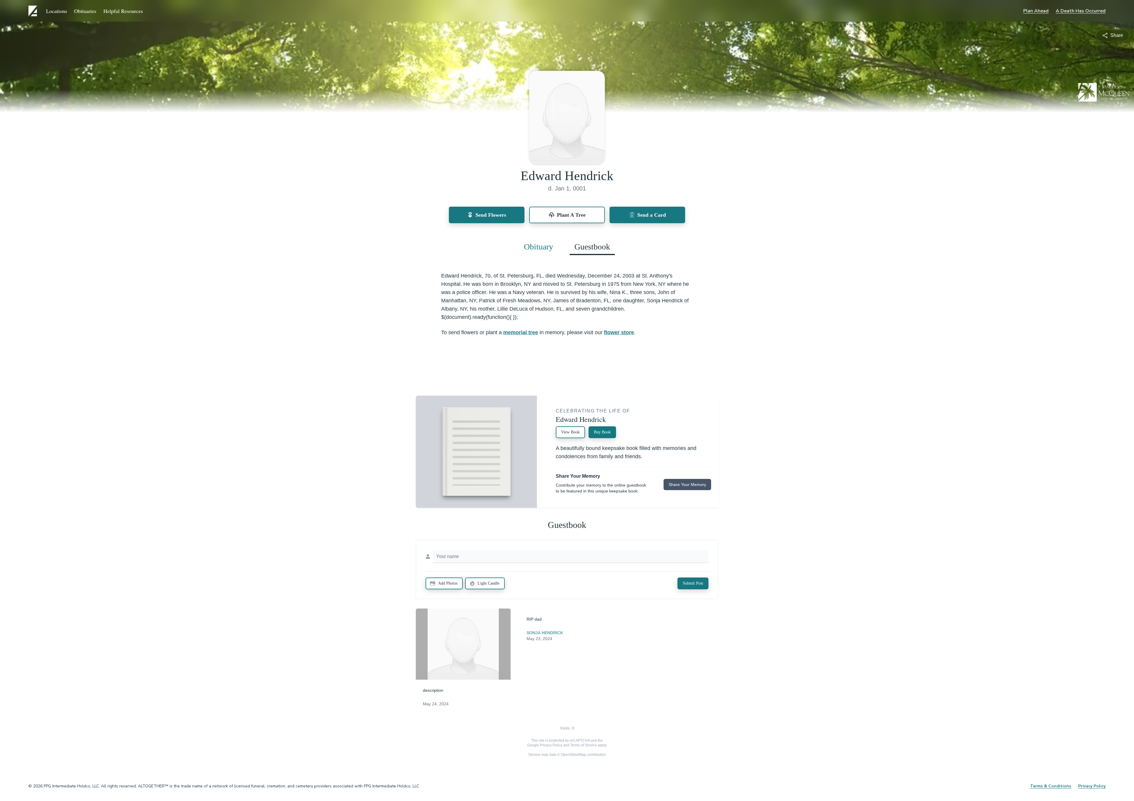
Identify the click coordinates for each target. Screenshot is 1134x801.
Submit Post (693, 583)
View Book (570, 432)
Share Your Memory (687, 484)
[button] (463, 644)
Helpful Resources (123, 11)
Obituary (538, 246)
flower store (619, 332)
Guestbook (592, 246)
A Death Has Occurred (1081, 11)
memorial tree (520, 332)
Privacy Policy (551, 745)
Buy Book (602, 432)
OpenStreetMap (573, 755)
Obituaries (85, 11)
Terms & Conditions (1050, 786)
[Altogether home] (33, 11)
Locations (56, 11)
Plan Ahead (1036, 11)
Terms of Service (583, 745)
